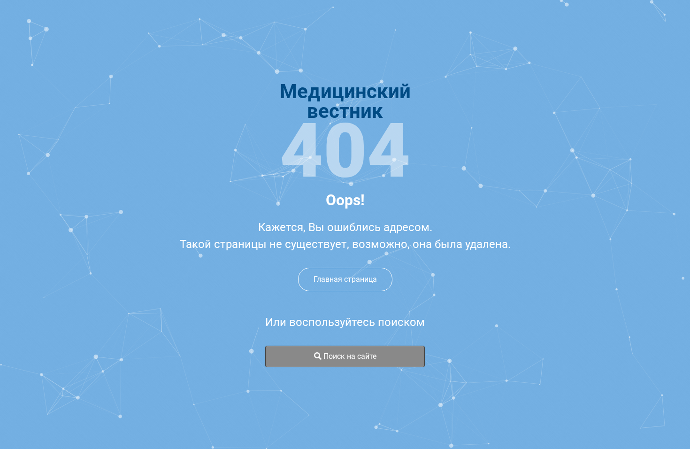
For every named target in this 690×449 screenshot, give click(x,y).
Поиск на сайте (349, 356)
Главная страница (345, 279)
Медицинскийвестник (345, 101)
